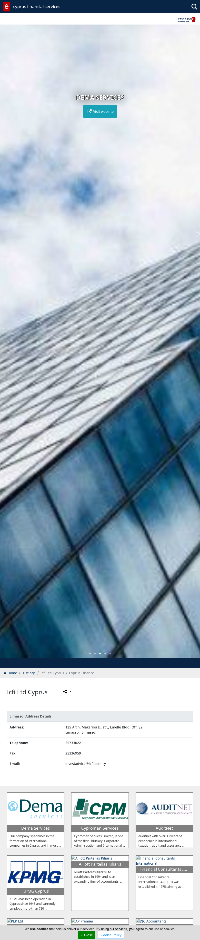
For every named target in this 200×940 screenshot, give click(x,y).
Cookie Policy (111, 935)
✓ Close (86, 935)
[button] (89, 653)
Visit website (103, 111)
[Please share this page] (66, 691)
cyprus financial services (36, 6)
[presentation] (8, 345)
